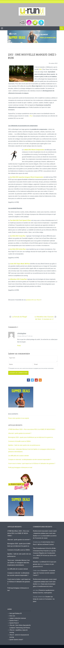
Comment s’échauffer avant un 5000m (19, 441)
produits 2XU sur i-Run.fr (33, 300)
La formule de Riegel (19, 317)
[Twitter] (32, 380)
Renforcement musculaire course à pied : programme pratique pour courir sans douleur (44, 533)
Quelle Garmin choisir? (16, 639)
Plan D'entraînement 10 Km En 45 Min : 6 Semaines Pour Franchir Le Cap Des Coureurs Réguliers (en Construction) (44, 551)
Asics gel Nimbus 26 (15, 613)
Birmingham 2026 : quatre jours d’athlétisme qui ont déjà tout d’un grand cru (30, 437)
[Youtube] (36, 380)
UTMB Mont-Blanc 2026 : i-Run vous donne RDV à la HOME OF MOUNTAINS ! (31, 429)
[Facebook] (28, 380)
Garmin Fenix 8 (13, 623)
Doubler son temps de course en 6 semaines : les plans (43, 599)
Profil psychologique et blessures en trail (20, 467)
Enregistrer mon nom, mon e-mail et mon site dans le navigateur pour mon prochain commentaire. (32, 368)
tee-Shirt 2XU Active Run (18, 249)
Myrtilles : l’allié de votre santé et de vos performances (24, 445)
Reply (19, 345)
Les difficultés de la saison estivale (18, 455)
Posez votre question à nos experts (18, 418)
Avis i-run (12, 616)
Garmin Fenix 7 (13, 620)
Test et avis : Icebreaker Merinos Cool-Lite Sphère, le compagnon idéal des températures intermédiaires (18, 563)
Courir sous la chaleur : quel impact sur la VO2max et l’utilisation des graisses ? (31, 463)
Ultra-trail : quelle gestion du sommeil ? (19, 433)
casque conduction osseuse (17, 618)
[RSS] (40, 380)
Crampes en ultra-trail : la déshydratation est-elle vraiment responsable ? (29, 459)
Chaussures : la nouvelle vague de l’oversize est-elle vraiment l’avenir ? (44, 573)
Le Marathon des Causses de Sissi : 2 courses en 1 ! (44, 318)
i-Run (30, 116)
